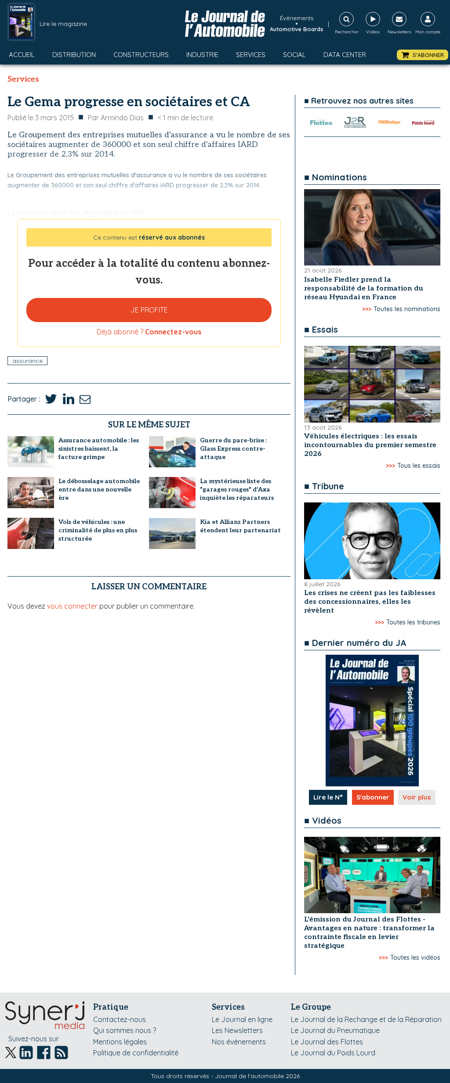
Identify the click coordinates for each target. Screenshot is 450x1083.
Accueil (22, 54)
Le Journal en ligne (242, 1019)
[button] (422, 55)
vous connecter (72, 606)
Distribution (74, 54)
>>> (366, 309)
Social (294, 54)
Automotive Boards (296, 28)
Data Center (344, 54)
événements (296, 18)
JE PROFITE (149, 309)
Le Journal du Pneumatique (335, 1030)
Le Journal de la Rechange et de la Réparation (366, 1019)
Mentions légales (120, 1041)
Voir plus (417, 797)
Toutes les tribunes (413, 622)
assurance (27, 361)
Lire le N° (328, 797)
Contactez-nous (119, 1019)
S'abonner (372, 797)
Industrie (202, 54)
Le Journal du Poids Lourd (333, 1052)
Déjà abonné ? (149, 331)
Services (250, 54)
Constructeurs (141, 54)
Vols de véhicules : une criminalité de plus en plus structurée (97, 530)
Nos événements (239, 1041)
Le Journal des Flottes (327, 1041)
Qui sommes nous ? (124, 1030)
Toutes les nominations (407, 309)
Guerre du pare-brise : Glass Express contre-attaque (233, 449)
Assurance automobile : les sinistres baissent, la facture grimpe (98, 449)
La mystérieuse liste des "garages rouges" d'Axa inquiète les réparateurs (237, 489)
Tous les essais (418, 466)
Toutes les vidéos (415, 957)
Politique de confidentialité (135, 1052)
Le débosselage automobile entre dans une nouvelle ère (99, 489)
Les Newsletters (237, 1030)
